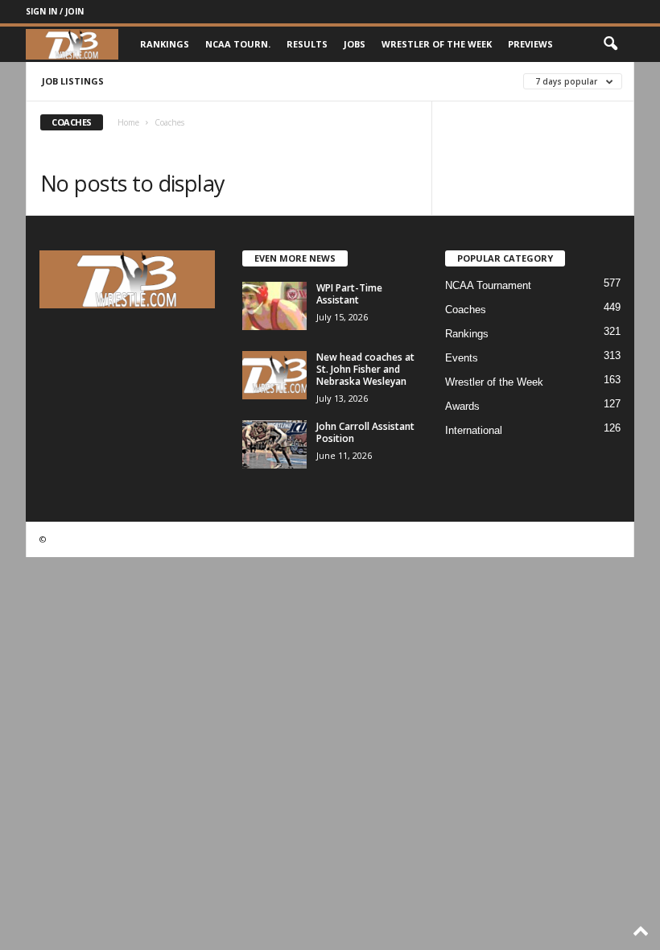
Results (307, 44)
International (473, 430)
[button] (610, 44)
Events (461, 358)
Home (128, 122)
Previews (530, 44)
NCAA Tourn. (237, 44)
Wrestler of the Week (437, 44)
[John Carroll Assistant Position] (274, 444)
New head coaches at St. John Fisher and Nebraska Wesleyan (365, 369)
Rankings (164, 44)
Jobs (354, 44)
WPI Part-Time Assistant (349, 294)
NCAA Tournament (488, 285)
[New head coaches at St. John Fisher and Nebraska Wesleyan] (274, 375)
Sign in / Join (55, 11)
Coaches (465, 310)
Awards (462, 406)
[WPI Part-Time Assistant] (274, 306)
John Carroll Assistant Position (365, 432)
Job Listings (73, 81)
